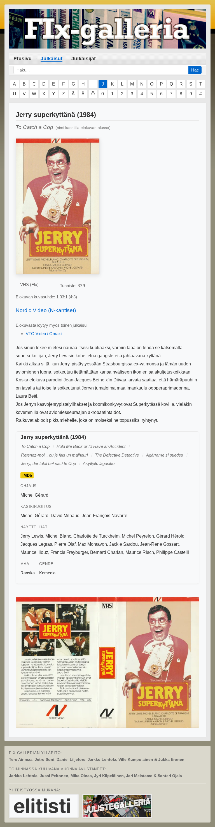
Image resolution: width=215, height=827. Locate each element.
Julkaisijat (83, 58)
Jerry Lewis (31, 536)
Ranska (27, 572)
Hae (195, 70)
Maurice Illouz (34, 552)
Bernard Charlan (106, 552)
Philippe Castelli (172, 552)
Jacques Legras (36, 544)
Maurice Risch (139, 552)
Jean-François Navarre (104, 515)
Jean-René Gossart (159, 544)
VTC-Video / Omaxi (44, 333)
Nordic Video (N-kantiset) (46, 310)
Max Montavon (92, 544)
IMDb (27, 475)
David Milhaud (65, 515)
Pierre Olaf (65, 544)
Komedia (47, 572)
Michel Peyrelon (138, 536)
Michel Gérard (34, 495)
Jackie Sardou (123, 544)
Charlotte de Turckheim (96, 536)
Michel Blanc (58, 536)
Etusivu (22, 58)
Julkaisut (51, 58)
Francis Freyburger (69, 552)
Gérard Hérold (170, 536)
